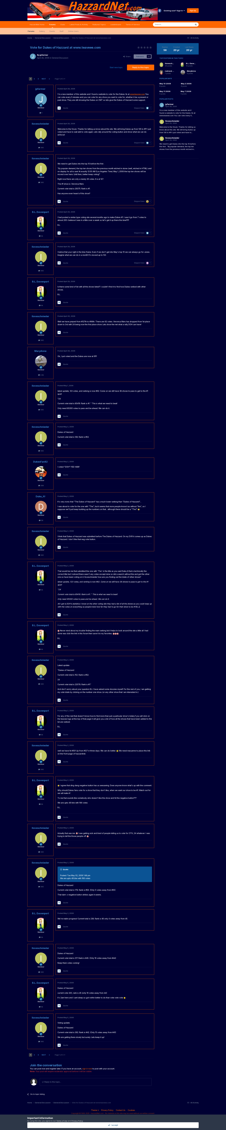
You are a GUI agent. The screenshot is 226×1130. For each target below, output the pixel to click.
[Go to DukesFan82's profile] (41, 472)
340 (42, 147)
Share (128, 56)
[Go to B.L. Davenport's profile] (41, 222)
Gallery (42, 31)
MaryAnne (40, 351)
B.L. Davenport (40, 212)
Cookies (131, 1110)
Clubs (62, 24)
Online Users (73, 31)
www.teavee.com (137, 94)
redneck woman (172, 71)
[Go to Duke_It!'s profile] (41, 507)
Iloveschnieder (40, 123)
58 (42, 520)
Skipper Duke (139, 108)
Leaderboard (115, 24)
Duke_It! (40, 496)
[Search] (196, 24)
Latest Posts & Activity (79, 24)
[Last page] (49, 79)
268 (42, 485)
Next (44, 79)
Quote (65, 108)
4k (42, 236)
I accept (114, 1125)
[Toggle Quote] (61, 869)
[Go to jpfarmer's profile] (33, 56)
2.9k (42, 375)
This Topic (185, 24)
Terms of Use (61, 1121)
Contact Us (120, 1110)
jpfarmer (44, 55)
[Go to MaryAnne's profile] (41, 361)
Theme (94, 1110)
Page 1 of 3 (59, 79)
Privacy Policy (107, 1110)
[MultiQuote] (59, 108)
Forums (52, 24)
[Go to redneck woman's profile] (161, 72)
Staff (61, 31)
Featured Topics (99, 24)
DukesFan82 (40, 461)
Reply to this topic (140, 67)
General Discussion (60, 58)
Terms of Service (133, 24)
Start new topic (116, 67)
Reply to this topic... (52, 1082)
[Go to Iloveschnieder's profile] (41, 134)
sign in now (87, 1069)
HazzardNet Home (37, 24)
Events (52, 31)
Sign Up (193, 10)
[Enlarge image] (139, 509)
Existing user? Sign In (174, 11)
